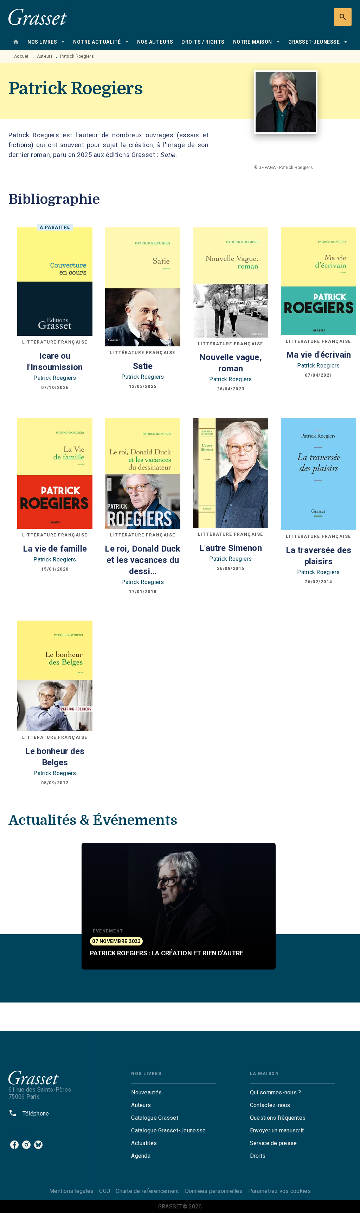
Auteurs (45, 56)
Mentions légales (71, 1191)
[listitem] (14, 1145)
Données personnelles (214, 1191)
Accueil (22, 56)
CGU (104, 1191)
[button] (179, 906)
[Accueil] (38, 16)
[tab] (15, 41)
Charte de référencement (147, 1191)
